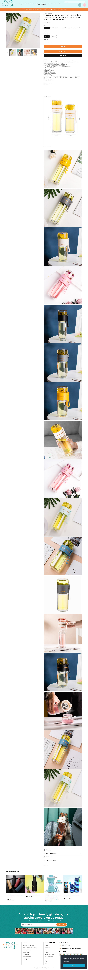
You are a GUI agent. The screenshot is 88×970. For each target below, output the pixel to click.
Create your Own (37, 3)
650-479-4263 (66, 945)
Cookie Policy (26, 952)
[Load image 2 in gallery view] (19, 52)
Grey (72, 28)
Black (78, 28)
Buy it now (63, 55)
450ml (54, 36)
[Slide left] (7, 52)
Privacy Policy (26, 954)
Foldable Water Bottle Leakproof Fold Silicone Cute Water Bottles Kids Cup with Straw (72, 895)
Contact (50, 3)
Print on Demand (44, 3)
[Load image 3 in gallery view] (27, 52)
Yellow (59, 28)
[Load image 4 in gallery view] (33, 52)
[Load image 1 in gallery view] (13, 52)
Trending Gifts (27, 956)
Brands (32, 3)
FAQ (59, 3)
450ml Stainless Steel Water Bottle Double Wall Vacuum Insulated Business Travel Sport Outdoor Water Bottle (15, 896)
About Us (22, 3)
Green (46, 28)
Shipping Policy (27, 950)
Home (17, 3)
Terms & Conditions (28, 945)
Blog (55, 3)
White (66, 28)
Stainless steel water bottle (32, 894)
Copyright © (26, 959)
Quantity (46, 39)
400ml (47, 36)
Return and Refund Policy (30, 947)
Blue (46, 31)
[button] (63, 850)
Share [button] (46, 865)
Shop (27, 3)
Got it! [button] (73, 965)
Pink (53, 28)
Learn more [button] (66, 961)
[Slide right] (38, 52)
